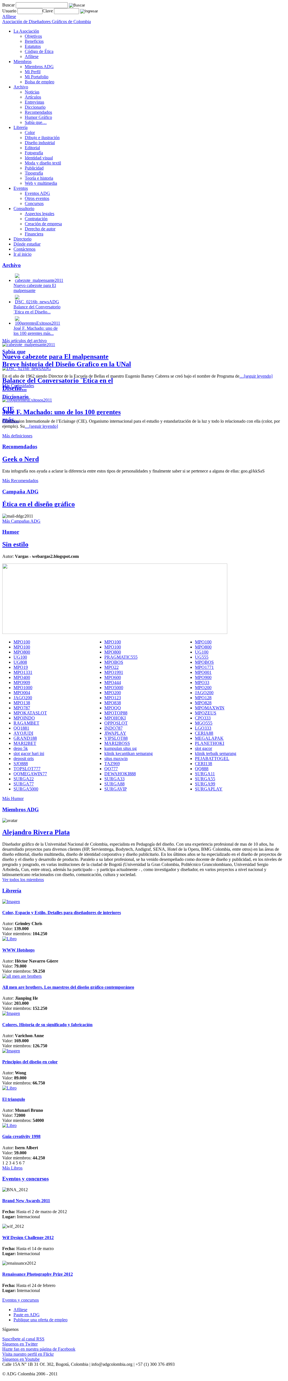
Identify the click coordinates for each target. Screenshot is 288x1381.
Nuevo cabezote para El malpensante (55, 356)
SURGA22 (24, 778)
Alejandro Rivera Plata (36, 832)
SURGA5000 (26, 789)
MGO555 (203, 723)
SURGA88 (114, 783)
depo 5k (21, 748)
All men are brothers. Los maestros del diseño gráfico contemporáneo (68, 987)
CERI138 (203, 763)
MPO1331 (23, 672)
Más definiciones (17, 435)
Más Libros (12, 1168)
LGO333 (203, 728)
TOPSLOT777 (27, 768)
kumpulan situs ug (120, 748)
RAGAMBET (26, 723)
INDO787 (113, 728)
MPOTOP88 (115, 712)
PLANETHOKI (209, 743)
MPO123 (112, 697)
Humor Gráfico (38, 117)
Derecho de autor (40, 228)
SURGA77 (24, 783)
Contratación (36, 218)
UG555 (201, 657)
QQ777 (111, 768)
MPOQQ (112, 707)
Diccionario (35, 107)
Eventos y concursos (20, 1300)
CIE (8, 409)
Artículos (33, 97)
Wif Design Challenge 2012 (28, 1237)
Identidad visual (39, 157)
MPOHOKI (115, 718)
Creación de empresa (43, 223)
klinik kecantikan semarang (128, 753)
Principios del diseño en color (30, 1061)
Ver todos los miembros (23, 879)
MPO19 (21, 667)
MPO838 (112, 702)
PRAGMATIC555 (121, 657)
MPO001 (203, 672)
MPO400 (22, 677)
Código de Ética (39, 51)
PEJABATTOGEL (212, 758)
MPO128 (203, 697)
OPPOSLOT (116, 723)
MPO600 (112, 677)
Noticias (32, 92)
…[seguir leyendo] (256, 376)
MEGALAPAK (209, 738)
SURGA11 (205, 773)
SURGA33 (114, 778)
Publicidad (34, 168)
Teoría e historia (39, 178)
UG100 (201, 652)
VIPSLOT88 (116, 738)
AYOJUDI (23, 733)
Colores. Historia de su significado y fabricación (47, 1024)
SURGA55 (205, 778)
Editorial (32, 147)
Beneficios (34, 41)
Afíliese (32, 56)
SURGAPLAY (208, 789)
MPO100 (22, 642)
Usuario (9, 10)
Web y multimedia (41, 183)
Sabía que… (36, 122)
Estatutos (33, 46)
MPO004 (22, 692)
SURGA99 (205, 783)
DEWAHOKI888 (120, 773)
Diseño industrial (40, 142)
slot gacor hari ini (29, 753)
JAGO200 (204, 692)
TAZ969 (112, 763)
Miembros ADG (39, 66)
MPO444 (112, 682)
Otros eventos (37, 198)
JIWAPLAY (115, 733)
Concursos (34, 203)
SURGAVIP (115, 789)
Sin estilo (15, 544)
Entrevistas (34, 102)
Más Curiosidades (18, 385)
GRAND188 (25, 738)
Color (30, 132)
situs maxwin (116, 758)
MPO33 (202, 682)
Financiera (34, 233)
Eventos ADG (37, 193)
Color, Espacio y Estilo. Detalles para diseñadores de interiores (61, 912)
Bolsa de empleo (39, 81)
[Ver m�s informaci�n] (11, 901)
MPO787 (22, 707)
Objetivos (33, 36)
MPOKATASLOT (30, 712)
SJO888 (21, 763)
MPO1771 (204, 667)
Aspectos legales (39, 213)
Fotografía (34, 152)
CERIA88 (204, 733)
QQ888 (201, 768)
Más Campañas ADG (21, 521)
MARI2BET (25, 743)
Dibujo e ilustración (42, 137)
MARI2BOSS (117, 743)
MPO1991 (113, 672)
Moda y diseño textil (43, 163)
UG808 (20, 662)
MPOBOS (113, 662)
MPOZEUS (205, 712)
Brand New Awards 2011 (26, 1200)
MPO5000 (113, 687)
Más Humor (13, 798)
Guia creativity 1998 (21, 1136)
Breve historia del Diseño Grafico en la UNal (66, 364)
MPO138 (22, 702)
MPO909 (22, 682)
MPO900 (203, 677)
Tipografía (34, 173)
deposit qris (24, 758)
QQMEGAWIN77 (30, 773)
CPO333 (203, 718)
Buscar (8, 5)
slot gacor (203, 748)
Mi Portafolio (36, 76)
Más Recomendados (20, 480)
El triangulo (13, 1099)
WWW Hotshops (18, 950)
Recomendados (38, 112)
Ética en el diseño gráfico (38, 504)
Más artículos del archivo (24, 340)
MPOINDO (24, 718)
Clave (48, 10)
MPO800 (203, 647)
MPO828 (203, 702)
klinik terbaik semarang (215, 753)
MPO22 (111, 667)
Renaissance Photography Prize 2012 (37, 1274)
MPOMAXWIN (209, 707)
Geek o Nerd (20, 459)
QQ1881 (21, 728)
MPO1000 (23, 687)
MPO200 (203, 687)
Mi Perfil (32, 71)
